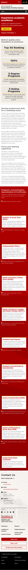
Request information (8, 33)
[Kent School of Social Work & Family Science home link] (7, 518)
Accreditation (18, 557)
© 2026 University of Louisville (9, 554)
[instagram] (7, 512)
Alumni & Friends (5, 534)
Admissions (4, 526)
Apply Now (14, 539)
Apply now (6, 29)
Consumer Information (20, 560)
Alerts (2, 560)
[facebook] (2, 512)
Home (3, 11)
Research (17, 526)
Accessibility (4, 557)
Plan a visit (14, 543)
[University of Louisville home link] (4, 2)
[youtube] (10, 512)
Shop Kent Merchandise (14, 547)
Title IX (16, 563)
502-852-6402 (7, 484)
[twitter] (4, 512)
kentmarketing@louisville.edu (10, 489)
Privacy (3, 563)
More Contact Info (7, 478)
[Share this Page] (26, 11)
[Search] (20, 2)
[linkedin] (13, 512)
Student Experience (20, 529)
